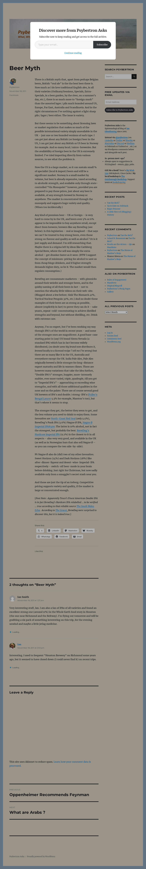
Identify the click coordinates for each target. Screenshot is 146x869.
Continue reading (73, 53)
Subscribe (102, 44)
